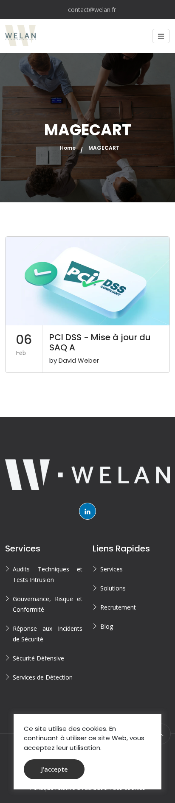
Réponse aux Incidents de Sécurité (47, 633)
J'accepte (54, 769)
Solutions (113, 588)
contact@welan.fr (92, 10)
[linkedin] (87, 511)
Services (111, 569)
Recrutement (118, 607)
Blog (106, 626)
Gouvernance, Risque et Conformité (47, 604)
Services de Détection (43, 677)
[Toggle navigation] (161, 36)
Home (68, 147)
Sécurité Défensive (38, 658)
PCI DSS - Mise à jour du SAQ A (100, 342)
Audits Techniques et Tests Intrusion (47, 574)
